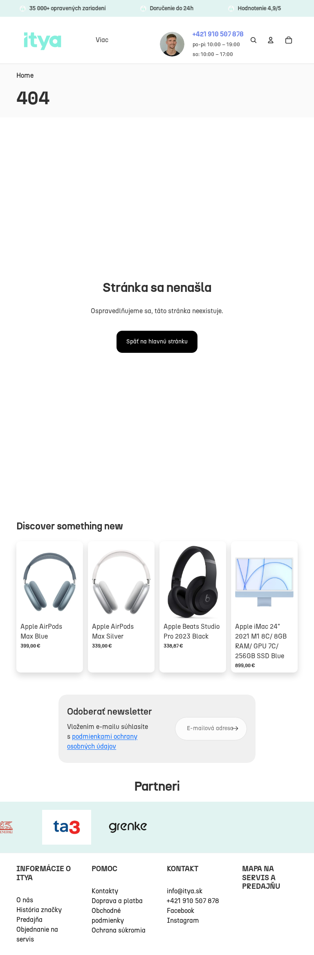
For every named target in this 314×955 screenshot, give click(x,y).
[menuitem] (102, 40)
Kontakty (105, 891)
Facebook (180, 911)
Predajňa (29, 920)
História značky (39, 910)
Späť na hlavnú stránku (157, 341)
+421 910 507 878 (193, 901)
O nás (24, 900)
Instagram (183, 920)
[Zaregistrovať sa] (235, 728)
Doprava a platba (117, 901)
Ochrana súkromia (119, 930)
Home (25, 75)
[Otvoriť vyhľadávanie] (253, 40)
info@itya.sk (184, 891)
